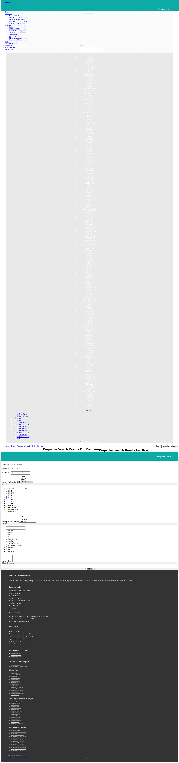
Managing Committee (16, 19)
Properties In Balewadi (15, 714)
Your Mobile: (6, 473)
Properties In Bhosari (15, 718)
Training (12, 32)
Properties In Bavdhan (15, 717)
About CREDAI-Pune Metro (20, 591)
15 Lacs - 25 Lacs (23, 420)
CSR (11, 27)
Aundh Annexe (13, 543)
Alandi (10, 533)
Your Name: (6, 464)
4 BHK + (11, 503)
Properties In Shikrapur (15, 703)
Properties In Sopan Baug (16, 720)
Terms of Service (17, 757)
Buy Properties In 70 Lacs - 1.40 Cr (18, 752)
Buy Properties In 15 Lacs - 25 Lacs (18, 733)
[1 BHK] (27, 476)
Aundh (10, 541)
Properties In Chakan (15, 722)
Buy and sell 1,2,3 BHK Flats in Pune (19, 666)
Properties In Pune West (16, 655)
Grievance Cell (14, 40)
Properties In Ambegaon (16, 708)
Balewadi (11, 547)
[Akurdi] (27, 516)
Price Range (23, 414)
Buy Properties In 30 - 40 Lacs (17, 739)
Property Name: (7, 561)
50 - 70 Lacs (23, 435)
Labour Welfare (14, 29)
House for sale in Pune (15, 664)
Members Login (164, 9)
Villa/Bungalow (13, 509)
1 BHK (10, 491)
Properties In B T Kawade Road (17, 712)
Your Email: (5, 469)
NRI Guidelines (16, 593)
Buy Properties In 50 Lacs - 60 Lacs (18, 742)
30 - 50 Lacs (23, 426)
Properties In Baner (15, 715)
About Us (8, 14)
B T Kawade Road (14, 545)
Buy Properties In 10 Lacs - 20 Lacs (18, 731)
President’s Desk (14, 17)
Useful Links (15, 605)
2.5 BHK (11, 497)
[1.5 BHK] (27, 478)
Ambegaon (11, 537)
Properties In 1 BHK (15, 673)
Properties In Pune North (16, 658)
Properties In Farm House (16, 688)
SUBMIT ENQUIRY (89, 569)
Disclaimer (24, 757)
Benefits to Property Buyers (18, 21)
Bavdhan (11, 551)
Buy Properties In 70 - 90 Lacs (17, 750)
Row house (12, 507)
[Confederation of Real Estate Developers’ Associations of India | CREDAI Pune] (5, 3)
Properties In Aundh (15, 709)
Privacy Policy (8, 757)
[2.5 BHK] (27, 482)
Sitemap (13, 608)
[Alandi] (27, 518)
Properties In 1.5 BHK (15, 674)
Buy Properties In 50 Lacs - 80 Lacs (18, 749)
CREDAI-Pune (14, 16)
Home (7, 12)
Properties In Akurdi (15, 705)
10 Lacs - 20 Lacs (23, 418)
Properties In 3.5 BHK (15, 681)
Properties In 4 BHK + (15, 682)
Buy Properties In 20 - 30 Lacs (17, 735)
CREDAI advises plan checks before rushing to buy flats (29, 616)
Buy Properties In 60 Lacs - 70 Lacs (18, 745)
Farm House (12, 512)
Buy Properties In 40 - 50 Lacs (17, 741)
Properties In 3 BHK (15, 679)
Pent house (11, 505)
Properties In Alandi (15, 706)
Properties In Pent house (16, 684)
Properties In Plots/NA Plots (17, 690)
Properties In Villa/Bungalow (17, 687)
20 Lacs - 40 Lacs (23, 424)
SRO (6, 42)
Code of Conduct (15, 23)
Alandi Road (12, 535)
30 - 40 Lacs (23, 428)
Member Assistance (15, 38)
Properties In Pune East (15, 653)
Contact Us (9, 49)
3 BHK (10, 499)
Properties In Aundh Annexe (16, 711)
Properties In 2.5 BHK (15, 678)
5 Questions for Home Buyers (20, 621)
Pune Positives (10, 47)
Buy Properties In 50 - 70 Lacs (17, 744)
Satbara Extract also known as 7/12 (22, 619)
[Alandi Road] (27, 520)
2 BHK (10, 495)
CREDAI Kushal (11, 43)
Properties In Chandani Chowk (17, 723)
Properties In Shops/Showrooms (17, 693)
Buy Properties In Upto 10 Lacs (17, 730)
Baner (10, 549)
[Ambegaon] (27, 521)
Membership (9, 45)
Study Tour (13, 36)
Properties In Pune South (16, 656)
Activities (8, 25)
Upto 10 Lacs (23, 416)
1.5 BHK (11, 493)
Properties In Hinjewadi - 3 (16, 701)
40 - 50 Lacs (23, 430)
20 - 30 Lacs (23, 422)
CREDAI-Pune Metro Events (20, 600)
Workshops (13, 34)
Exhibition (12, 30)
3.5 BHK (11, 501)
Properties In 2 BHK (15, 676)
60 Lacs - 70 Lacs (23, 437)
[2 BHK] (27, 480)
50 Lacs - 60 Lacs (23, 433)
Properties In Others (15, 695)
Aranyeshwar (12, 539)
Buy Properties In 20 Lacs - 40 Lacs (18, 736)
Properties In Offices (15, 691)
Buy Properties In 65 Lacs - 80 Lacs (18, 747)
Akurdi (10, 531)
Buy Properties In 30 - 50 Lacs (17, 738)
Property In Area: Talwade (10, 522)
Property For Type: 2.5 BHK (11, 482)
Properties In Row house (16, 685)
